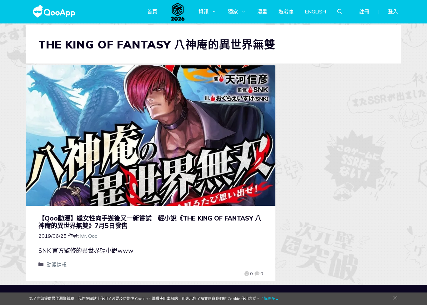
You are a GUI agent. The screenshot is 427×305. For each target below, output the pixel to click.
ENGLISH (315, 11)
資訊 (203, 11)
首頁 (152, 11)
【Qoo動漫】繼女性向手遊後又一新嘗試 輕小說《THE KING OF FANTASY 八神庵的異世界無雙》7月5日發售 (149, 222)
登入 (393, 11)
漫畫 (262, 11)
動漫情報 (57, 265)
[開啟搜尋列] (340, 11)
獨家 (233, 11)
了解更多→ (269, 298)
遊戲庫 (286, 11)
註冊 (364, 11)
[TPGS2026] (178, 11)
